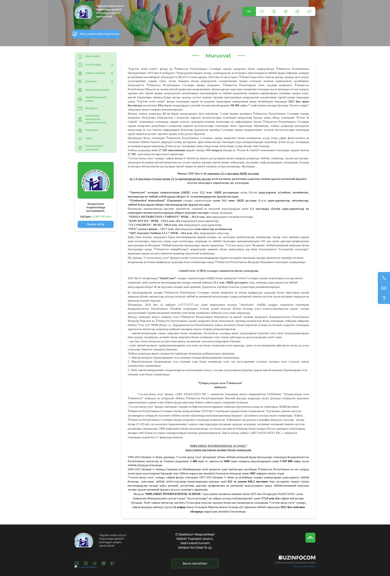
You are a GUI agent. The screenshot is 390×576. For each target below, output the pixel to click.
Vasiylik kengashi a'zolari (95, 99)
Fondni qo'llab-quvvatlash (94, 147)
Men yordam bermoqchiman (99, 34)
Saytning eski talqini (304, 566)
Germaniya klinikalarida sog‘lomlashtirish (95, 119)
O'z (249, 11)
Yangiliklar (91, 108)
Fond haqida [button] (93, 64)
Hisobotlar (91, 130)
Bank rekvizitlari (195, 563)
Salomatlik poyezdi (97, 89)
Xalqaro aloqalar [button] (95, 73)
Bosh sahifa (92, 56)
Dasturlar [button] (91, 81)
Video (88, 138)
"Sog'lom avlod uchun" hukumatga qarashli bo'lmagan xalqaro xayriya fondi (110, 11)
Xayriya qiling (95, 224)
